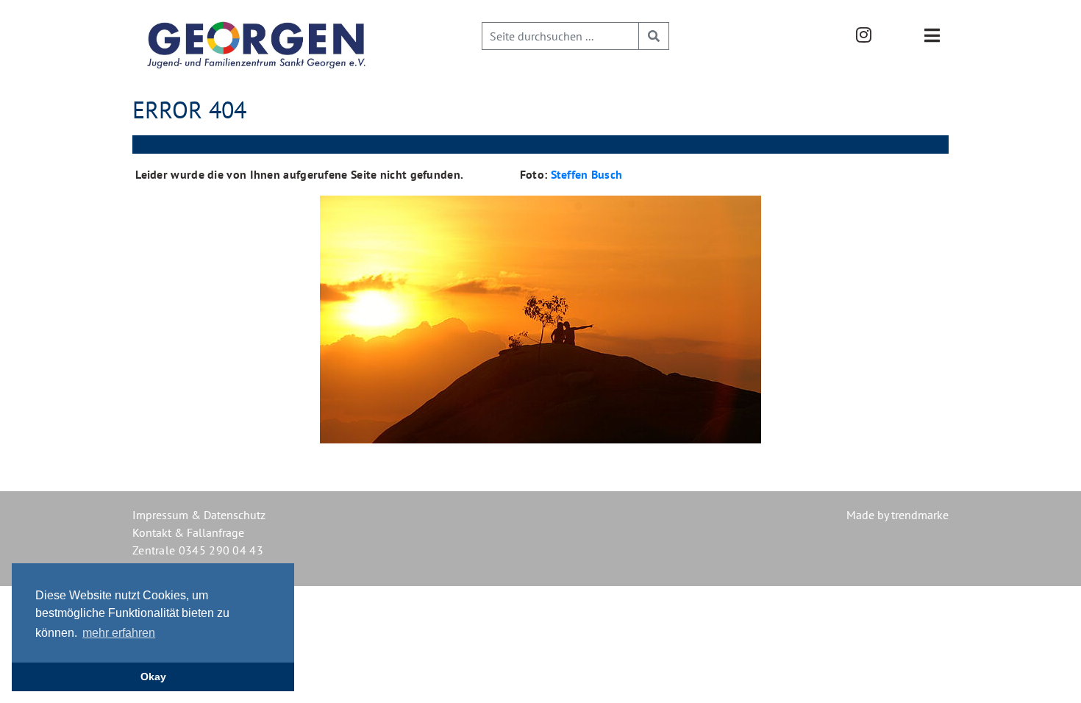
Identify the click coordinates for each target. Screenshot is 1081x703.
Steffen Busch (587, 174)
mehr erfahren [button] (118, 633)
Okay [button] (153, 676)
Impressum (160, 514)
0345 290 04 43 (221, 550)
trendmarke (920, 514)
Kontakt (151, 532)
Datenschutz (234, 514)
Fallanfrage (215, 532)
